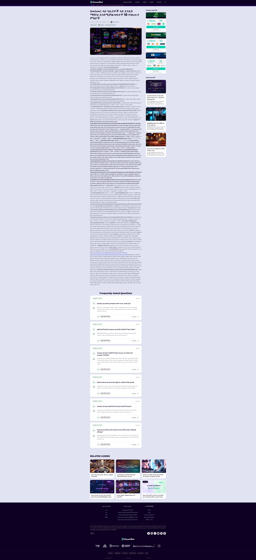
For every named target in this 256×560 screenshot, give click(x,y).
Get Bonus (156, 26)
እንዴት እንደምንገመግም (149, 515)
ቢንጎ (106, 510)
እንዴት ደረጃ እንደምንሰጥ (149, 517)
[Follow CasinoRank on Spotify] (161, 533)
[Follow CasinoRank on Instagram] (151, 533)
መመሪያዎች (159, 2)
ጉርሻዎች (144, 2)
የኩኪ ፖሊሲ (129, 558)
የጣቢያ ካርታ (149, 558)
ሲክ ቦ (106, 515)
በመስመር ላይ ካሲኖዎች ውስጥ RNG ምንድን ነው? (127, 517)
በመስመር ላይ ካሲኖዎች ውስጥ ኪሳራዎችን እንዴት (128, 519)
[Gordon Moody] (126, 546)
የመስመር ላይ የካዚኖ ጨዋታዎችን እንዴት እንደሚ (127, 512)
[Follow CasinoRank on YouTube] (158, 533)
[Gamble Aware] (144, 546)
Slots (106, 517)
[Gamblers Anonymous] (105, 546)
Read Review (156, 29)
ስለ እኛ (149, 510)
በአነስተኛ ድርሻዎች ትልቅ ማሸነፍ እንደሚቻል (127, 515)
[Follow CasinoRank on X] (155, 533)
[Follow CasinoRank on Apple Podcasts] (164, 533)
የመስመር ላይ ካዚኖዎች (127, 2)
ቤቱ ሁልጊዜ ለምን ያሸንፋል (127, 510)
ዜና (165, 2)
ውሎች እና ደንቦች (108, 558)
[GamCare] (114, 546)
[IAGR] (98, 546)
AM (91, 533)
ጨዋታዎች (137, 2)
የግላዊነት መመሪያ (149, 519)
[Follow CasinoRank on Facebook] (148, 533)
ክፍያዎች (151, 2)
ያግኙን (149, 512)
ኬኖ (106, 512)
